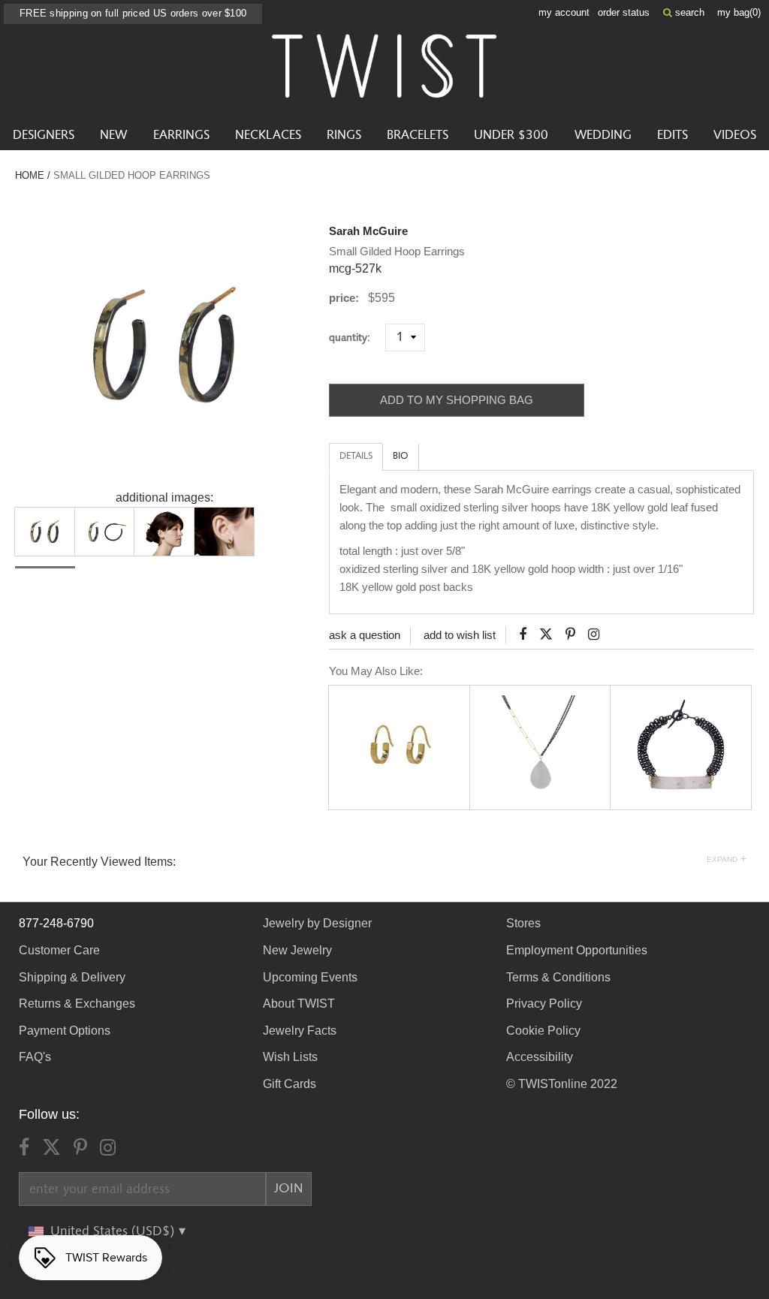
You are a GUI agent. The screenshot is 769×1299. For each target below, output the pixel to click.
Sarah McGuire (368, 231)
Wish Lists (290, 1056)
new (113, 135)
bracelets (417, 135)
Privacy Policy (544, 1003)
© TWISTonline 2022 (561, 1083)
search (688, 12)
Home (29, 175)
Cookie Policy (543, 1030)
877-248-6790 (56, 923)
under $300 (511, 135)
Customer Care (59, 950)
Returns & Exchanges (77, 1003)
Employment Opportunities (576, 950)
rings (344, 135)
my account (564, 12)
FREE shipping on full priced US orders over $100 (133, 13)
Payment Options (64, 1030)
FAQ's (35, 1056)
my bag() (739, 12)
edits (672, 135)
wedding (603, 135)
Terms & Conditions (558, 977)
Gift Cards (289, 1083)
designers (43, 135)
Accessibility (539, 1056)
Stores (523, 923)
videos (734, 135)
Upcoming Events (310, 977)
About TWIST (299, 1003)
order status (624, 12)
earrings (181, 135)
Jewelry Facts (299, 1030)
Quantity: (355, 337)
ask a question (364, 634)
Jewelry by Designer (317, 923)
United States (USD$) (114, 1231)
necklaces (268, 135)
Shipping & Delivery (72, 977)
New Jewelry (297, 950)
